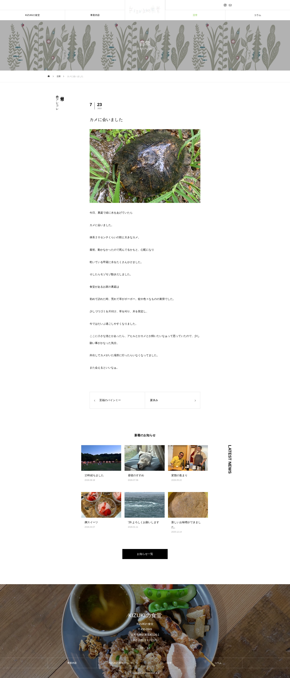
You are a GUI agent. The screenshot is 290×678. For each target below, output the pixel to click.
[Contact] (230, 5)
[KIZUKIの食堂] (145, 10)
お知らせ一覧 (145, 554)
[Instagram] (225, 5)
